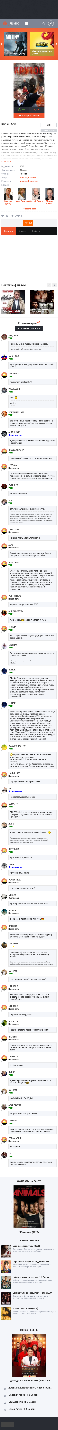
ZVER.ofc (13, 485)
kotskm (12, 971)
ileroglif (13, 986)
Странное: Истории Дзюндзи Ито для (31, 1261)
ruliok (11, 670)
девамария (14, 1138)
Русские (32, 177)
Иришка (12, 926)
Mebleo (12, 895)
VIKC (10, 788)
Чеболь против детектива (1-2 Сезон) (31, 1277)
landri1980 (14, 773)
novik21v (13, 1021)
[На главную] (13, 23)
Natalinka (13, 562)
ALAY (10, 545)
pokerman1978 (16, 412)
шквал (12, 910)
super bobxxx (15, 611)
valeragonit (15, 389)
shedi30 (12, 1121)
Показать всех (29, 209)
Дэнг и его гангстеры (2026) (26, 1246)
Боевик (23, 177)
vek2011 (12, 864)
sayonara (13, 373)
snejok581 (13, 944)
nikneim (12, 1037)
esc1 (10, 1153)
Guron (11, 1072)
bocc (11, 500)
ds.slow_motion (17, 746)
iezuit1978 (13, 356)
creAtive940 (14, 529)
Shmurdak (14, 432)
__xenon (12, 465)
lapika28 (13, 1057)
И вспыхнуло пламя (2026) (25, 1308)
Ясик (11, 824)
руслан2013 (14, 596)
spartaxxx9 (14, 1105)
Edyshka (12, 645)
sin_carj (13, 335)
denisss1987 (14, 880)
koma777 (13, 804)
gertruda (13, 849)
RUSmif (12, 627)
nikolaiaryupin (16, 450)
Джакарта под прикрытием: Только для (32, 1293)
